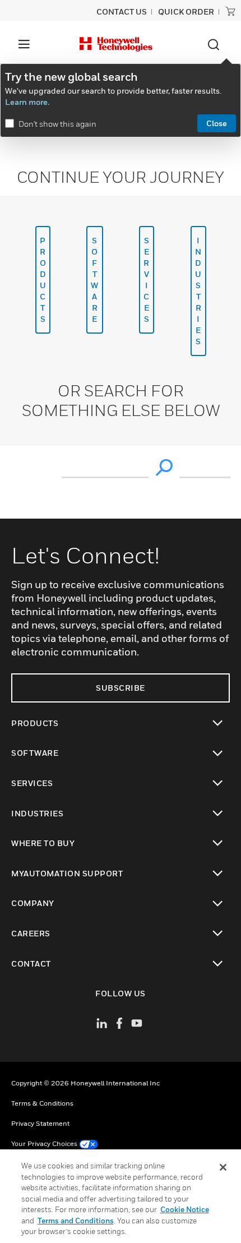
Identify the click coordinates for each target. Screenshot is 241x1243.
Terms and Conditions (76, 1220)
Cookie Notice (184, 1209)
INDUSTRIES (198, 290)
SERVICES (146, 279)
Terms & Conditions (42, 1103)
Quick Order (186, 11)
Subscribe (120, 687)
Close (216, 123)
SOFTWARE (95, 279)
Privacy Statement (40, 1123)
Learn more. (27, 102)
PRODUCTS (43, 279)
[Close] (223, 1167)
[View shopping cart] (230, 11)
